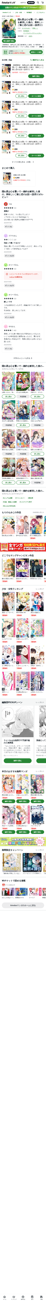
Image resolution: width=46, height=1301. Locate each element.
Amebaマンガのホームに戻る (23, 905)
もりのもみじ (26, 28)
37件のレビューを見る (22, 358)
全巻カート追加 (36, 52)
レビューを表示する (16, 277)
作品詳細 (23, 396)
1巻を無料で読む (9, 41)
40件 (30, 36)
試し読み (21, 96)
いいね (9, 226)
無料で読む (36, 76)
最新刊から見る (38, 60)
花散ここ (35, 28)
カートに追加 (36, 96)
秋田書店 (26, 31)
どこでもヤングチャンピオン (32, 33)
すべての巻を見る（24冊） (22, 162)
